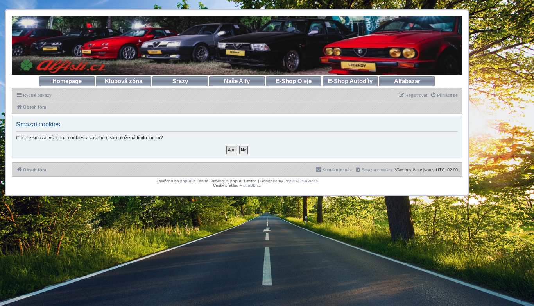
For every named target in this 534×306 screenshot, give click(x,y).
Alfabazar (407, 81)
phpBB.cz (252, 185)
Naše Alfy (237, 81)
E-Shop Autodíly (350, 81)
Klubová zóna (123, 81)
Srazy (180, 81)
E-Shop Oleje (294, 81)
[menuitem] (444, 95)
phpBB (186, 181)
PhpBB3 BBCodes (301, 181)
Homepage (67, 81)
